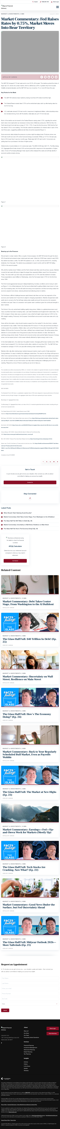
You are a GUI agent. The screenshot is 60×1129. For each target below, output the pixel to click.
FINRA (26, 1092)
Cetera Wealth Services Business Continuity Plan (27, 1104)
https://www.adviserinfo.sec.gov (38, 1115)
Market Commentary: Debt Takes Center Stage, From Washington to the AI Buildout (29, 517)
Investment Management (30, 1047)
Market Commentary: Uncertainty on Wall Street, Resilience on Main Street (26, 524)
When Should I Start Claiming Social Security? (18, 513)
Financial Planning (29, 1045)
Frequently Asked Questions (31, 1037)
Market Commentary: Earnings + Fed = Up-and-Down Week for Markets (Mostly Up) (28, 831)
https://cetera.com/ (13, 1112)
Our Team (26, 1035)
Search (36, 1)
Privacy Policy (4, 1104)
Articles (26, 1062)
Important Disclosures (12, 1104)
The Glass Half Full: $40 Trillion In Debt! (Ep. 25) (18, 521)
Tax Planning (27, 1054)
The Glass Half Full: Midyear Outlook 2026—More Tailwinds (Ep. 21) (29, 944)
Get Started (15, 560)
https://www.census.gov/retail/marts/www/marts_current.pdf (18, 434)
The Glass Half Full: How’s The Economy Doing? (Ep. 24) (21, 528)
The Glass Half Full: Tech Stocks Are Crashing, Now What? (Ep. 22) (24, 869)
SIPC (29, 1092)
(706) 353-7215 (45, 1)
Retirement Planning (29, 1049)
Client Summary (53, 1033)
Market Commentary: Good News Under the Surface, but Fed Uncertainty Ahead (29, 906)
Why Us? (26, 1031)
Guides (26, 1068)
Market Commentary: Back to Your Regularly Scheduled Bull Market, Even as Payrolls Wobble (29, 754)
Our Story (26, 1033)
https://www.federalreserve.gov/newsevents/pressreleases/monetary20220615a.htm (26, 413)
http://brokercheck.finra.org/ (52, 1115)
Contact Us (30, 482)
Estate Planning (28, 1052)
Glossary (26, 1070)
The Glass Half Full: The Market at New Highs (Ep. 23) (29, 793)
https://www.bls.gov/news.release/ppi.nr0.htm (41, 438)
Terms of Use (13, 1120)
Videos (26, 1064)
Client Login (56, 1)
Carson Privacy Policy (5, 1120)
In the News (27, 1066)
